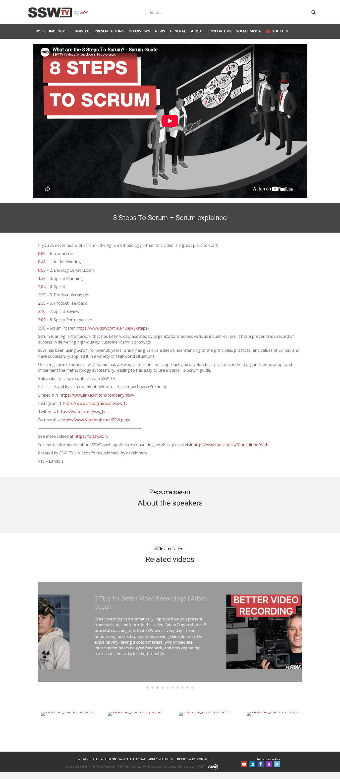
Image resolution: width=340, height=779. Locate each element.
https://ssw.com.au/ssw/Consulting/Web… (232, 444)
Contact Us (219, 31)
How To (82, 31)
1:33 (42, 278)
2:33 (42, 303)
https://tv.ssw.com (91, 436)
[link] (77, 759)
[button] (244, 764)
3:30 (42, 328)
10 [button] (192, 687)
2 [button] (152, 687)
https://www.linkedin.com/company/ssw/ (96, 395)
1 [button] (147, 687)
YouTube (280, 31)
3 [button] (157, 687)
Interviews (139, 31)
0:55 (42, 270)
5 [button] (167, 687)
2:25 (42, 295)
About (197, 31)
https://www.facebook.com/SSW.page (95, 420)
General (178, 31)
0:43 (42, 261)
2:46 (42, 311)
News (160, 31)
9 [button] (187, 687)
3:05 (42, 320)
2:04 (42, 286)
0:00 (42, 253)
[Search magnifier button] (313, 12)
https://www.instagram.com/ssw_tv (95, 403)
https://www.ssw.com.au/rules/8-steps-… (114, 328)
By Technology (50, 31)
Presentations (109, 31)
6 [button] (172, 687)
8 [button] (182, 687)
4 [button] (162, 687)
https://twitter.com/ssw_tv (81, 411)
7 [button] (177, 687)
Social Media (248, 31)
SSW (84, 12)
